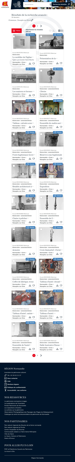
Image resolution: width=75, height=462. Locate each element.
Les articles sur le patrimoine (14, 410)
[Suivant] (41, 26)
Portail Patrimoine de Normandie (15, 406)
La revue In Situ (9, 451)
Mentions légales (13, 384)
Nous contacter (12, 378)
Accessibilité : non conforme (16, 390)
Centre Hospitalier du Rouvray (14, 430)
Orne (23, 62)
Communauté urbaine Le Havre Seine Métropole (20, 432)
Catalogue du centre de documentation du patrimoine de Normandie (26, 414)
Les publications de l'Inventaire (14, 403)
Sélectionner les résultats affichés (34, 31)
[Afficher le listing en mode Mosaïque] (59, 31)
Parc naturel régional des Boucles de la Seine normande (22, 425)
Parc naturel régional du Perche (14, 427)
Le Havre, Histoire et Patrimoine (15, 436)
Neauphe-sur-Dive (18, 64)
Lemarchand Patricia (53, 88)
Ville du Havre (9, 434)
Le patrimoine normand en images (15, 401)
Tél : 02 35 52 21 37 (14, 375)
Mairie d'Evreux (9, 438)
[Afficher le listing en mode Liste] (62, 31)
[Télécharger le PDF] (30, 63)
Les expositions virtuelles (12, 408)
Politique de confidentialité (16, 387)
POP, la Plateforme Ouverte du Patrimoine (18, 449)
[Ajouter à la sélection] (33, 63)
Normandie (16, 62)
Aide (9, 381)
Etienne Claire (16, 54)
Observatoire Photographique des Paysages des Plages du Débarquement (28, 412)
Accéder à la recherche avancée (61, 4)
